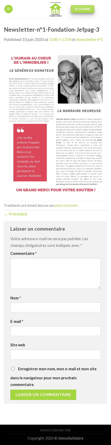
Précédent (15, 213)
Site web (17, 345)
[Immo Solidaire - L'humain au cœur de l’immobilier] (55, 9)
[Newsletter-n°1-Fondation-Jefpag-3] (55, 121)
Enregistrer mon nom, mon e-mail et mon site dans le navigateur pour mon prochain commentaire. (53, 377)
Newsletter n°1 (89, 39)
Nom (15, 298)
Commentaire (23, 253)
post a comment (65, 205)
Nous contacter (55, 430)
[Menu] (8, 9)
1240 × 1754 (60, 39)
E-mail (16, 321)
